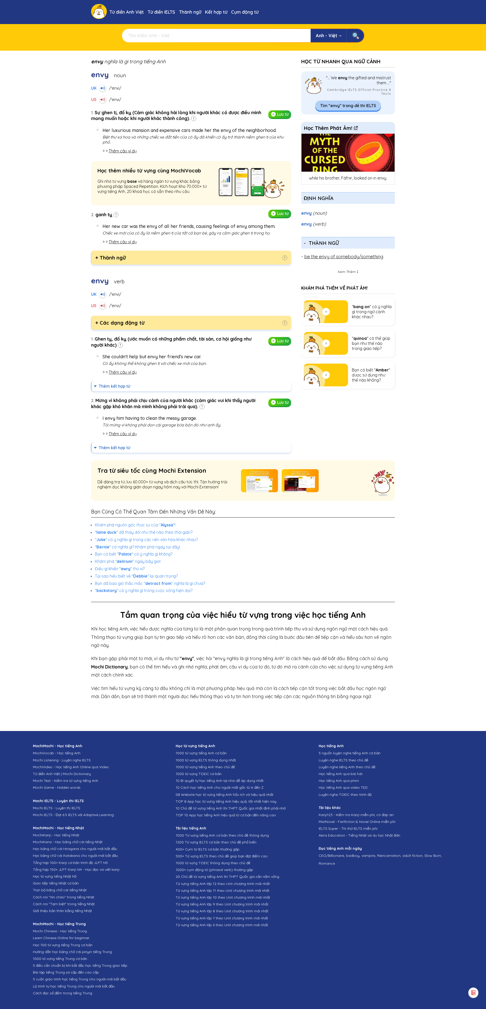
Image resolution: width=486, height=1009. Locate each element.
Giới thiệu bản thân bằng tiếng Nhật (62, 910)
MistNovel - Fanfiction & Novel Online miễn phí (357, 821)
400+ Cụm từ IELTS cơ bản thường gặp (207, 849)
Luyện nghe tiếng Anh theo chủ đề (347, 767)
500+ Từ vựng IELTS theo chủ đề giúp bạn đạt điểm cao (222, 856)
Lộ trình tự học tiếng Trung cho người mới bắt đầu (74, 986)
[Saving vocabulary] (473, 992)
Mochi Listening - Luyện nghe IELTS (62, 760)
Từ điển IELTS (161, 12)
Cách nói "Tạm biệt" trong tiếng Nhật (64, 904)
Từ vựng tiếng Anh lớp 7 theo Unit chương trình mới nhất (222, 918)
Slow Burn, (433, 855)
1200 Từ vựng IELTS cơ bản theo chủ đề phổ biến (216, 842)
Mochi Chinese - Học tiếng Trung (60, 931)
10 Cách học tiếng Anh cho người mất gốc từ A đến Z (220, 787)
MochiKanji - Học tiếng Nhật (56, 835)
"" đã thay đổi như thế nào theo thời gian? (143, 532)
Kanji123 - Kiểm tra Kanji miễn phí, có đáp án (356, 815)
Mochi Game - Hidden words (56, 787)
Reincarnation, (389, 855)
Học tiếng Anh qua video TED (343, 787)
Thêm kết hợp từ (114, 386)
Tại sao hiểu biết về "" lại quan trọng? (136, 576)
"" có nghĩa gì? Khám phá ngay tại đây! (137, 546)
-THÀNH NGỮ (321, 243)
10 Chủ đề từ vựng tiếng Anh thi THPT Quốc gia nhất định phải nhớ (231, 808)
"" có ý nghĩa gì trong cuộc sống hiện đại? (143, 590)
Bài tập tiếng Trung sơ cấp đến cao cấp (66, 972)
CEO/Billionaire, (332, 855)
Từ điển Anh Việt (126, 12)
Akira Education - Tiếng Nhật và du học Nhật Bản (359, 835)
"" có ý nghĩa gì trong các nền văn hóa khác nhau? (146, 539)
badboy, (353, 855)
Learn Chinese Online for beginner (61, 938)
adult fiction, (412, 855)
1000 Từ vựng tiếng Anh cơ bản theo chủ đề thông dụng (222, 835)
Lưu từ (283, 114)
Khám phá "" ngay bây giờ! (127, 561)
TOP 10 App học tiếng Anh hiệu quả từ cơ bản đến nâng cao (226, 815)
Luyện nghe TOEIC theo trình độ (345, 794)
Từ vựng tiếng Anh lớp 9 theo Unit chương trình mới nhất (222, 904)
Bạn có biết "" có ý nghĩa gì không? (133, 554)
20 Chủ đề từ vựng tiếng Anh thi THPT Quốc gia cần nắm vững (227, 876)
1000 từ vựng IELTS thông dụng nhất (206, 760)
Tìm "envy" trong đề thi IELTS (348, 105)
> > (120, 150)
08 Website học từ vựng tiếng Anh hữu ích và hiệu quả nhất (224, 794)
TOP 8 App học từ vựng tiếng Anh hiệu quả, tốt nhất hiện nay (226, 801)
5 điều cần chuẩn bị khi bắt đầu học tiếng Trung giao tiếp (80, 965)
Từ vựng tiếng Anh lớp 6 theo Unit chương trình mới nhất (222, 925)
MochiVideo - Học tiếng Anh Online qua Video (71, 767)
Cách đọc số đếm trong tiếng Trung (62, 993)
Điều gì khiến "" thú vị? (120, 568)
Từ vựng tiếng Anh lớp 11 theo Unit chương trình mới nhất (222, 890)
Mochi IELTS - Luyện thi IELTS (56, 808)
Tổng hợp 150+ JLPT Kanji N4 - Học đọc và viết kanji (76, 869)
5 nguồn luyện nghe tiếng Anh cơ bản (349, 753)
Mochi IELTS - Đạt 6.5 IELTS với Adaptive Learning (73, 815)
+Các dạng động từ (120, 323)
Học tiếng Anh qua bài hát (340, 773)
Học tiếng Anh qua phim (339, 780)
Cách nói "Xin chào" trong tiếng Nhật (63, 897)
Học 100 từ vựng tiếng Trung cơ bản (62, 945)
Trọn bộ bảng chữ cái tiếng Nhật (60, 890)
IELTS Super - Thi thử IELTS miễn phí (348, 828)
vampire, (368, 855)
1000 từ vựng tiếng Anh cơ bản (201, 753)
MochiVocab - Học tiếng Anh (56, 753)
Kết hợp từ (216, 12)
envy (314, 213)
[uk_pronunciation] (103, 88)
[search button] (355, 35)
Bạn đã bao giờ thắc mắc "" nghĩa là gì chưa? (150, 583)
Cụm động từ (244, 12)
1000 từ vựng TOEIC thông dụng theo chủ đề (213, 863)
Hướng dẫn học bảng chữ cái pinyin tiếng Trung (72, 951)
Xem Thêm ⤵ (348, 272)
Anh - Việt (326, 35)
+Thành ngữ (110, 257)
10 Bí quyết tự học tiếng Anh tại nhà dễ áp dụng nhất (220, 780)
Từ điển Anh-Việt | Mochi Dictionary (62, 773)
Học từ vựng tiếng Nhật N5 (55, 876)
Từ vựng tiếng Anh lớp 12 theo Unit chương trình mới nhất (223, 883)
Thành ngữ (190, 12)
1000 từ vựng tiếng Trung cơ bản (60, 958)
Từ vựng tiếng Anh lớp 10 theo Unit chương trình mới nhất (223, 897)
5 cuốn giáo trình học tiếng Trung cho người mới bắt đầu (79, 979)
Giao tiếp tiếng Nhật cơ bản (56, 883)
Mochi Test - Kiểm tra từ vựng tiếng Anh (65, 780)
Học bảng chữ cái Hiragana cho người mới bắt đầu (75, 848)
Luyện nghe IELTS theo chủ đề (343, 760)
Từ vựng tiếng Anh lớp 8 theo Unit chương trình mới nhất (222, 911)
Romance (327, 863)
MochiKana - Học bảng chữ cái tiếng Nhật (68, 842)
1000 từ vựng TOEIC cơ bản (198, 773)
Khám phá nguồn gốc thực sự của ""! (135, 524)
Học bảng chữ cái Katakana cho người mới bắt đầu (75, 855)
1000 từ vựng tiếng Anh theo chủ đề (205, 767)
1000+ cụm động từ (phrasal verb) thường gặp (214, 869)
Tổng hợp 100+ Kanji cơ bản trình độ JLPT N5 (70, 862)
